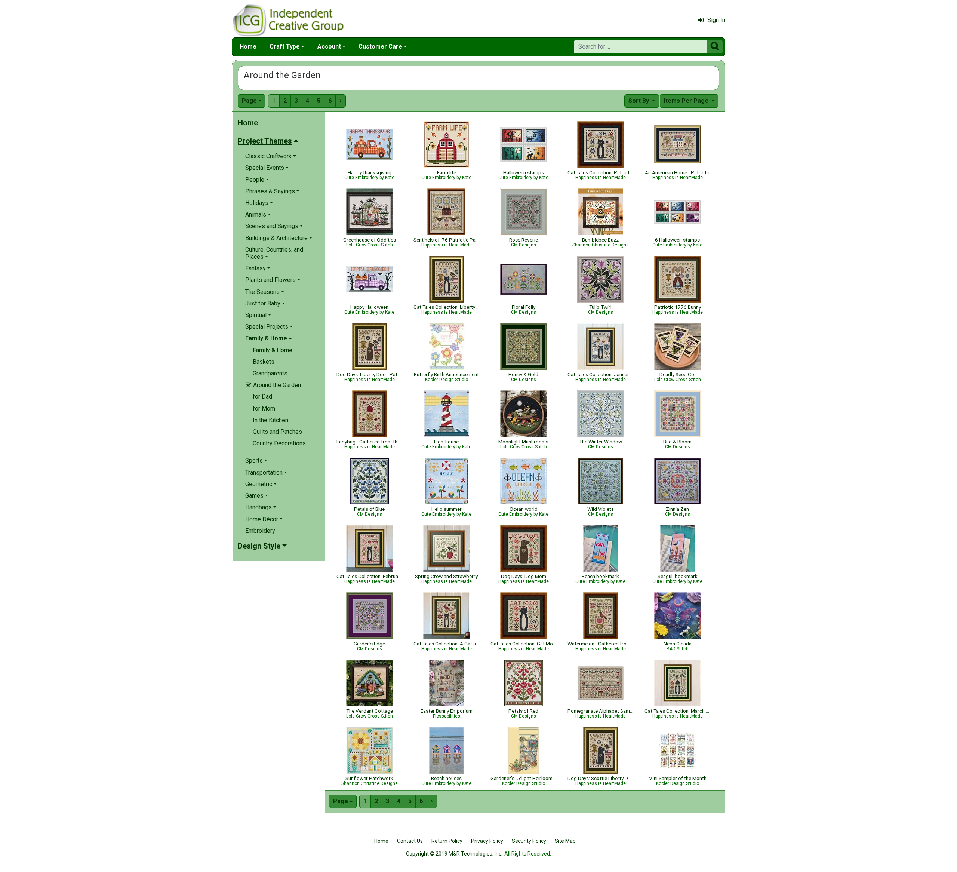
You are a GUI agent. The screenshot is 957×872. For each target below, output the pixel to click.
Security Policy (529, 841)
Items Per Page (687, 100)
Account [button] (329, 46)
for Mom (264, 408)
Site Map (565, 841)
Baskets (263, 361)
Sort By (639, 100)
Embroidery (260, 530)
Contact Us (410, 841)
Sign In (716, 20)
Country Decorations (279, 443)
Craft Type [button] (285, 46)
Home (248, 46)
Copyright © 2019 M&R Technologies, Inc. (454, 854)
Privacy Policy (487, 841)
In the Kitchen (270, 420)
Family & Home (272, 350)
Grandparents (270, 373)
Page (249, 100)
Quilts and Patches (277, 431)
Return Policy (446, 841)
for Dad (262, 396)
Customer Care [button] (380, 46)
